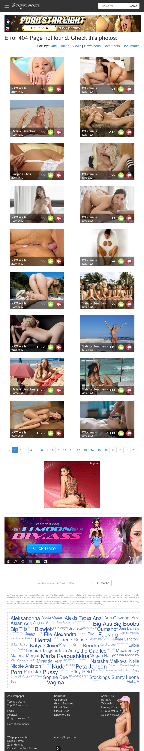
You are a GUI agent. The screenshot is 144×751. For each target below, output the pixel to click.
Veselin (95, 680)
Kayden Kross (70, 644)
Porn (16, 672)
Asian (16, 623)
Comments (112, 45)
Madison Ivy (127, 650)
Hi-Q (56, 638)
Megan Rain (101, 655)
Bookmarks (131, 45)
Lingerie (50, 650)
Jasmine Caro (99, 638)
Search (133, 6)
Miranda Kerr (49, 660)
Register (12, 714)
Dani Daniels (128, 628)
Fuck (92, 633)
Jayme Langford (125, 639)
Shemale (36, 676)
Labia (133, 645)
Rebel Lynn (64, 670)
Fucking (108, 634)
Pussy (50, 672)
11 (71, 450)
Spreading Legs (78, 676)
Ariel (135, 617)
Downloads (92, 45)
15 (99, 450)
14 (92, 450)
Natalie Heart (82, 659)
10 (64, 450)
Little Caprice (91, 650)
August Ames (44, 622)
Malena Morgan (25, 655)
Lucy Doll (111, 648)
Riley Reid (81, 671)
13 (85, 450)
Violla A (133, 681)
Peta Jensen (91, 666)
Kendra (91, 645)
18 (120, 450)
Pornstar (32, 671)
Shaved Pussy (20, 676)
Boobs (87, 627)
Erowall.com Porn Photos (22, 748)
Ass (28, 623)
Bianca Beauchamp (83, 621)
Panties (70, 664)
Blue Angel (60, 628)
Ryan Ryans (98, 670)
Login (10, 711)
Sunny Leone (125, 677)
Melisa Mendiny (126, 654)
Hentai (43, 640)
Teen (14, 681)
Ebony (39, 632)
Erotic (82, 633)
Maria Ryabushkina (65, 656)
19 (126, 450)
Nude (58, 666)
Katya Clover (44, 645)
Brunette (76, 628)
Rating (64, 45)
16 (106, 450)
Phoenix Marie (118, 665)
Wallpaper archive (17, 737)
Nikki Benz (46, 664)
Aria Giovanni (117, 617)
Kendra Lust (108, 644)
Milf (32, 660)
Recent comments (18, 724)
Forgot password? (18, 718)
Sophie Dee (55, 677)
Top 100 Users (16, 701)
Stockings (99, 677)
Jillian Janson (19, 644)
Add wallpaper (15, 696)
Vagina (55, 682)
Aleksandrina (25, 618)
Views (76, 45)
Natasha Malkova (109, 660)
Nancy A (69, 660)
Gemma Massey (129, 632)
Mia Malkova (19, 660)
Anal (98, 618)
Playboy (133, 665)
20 (133, 450)
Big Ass (102, 623)
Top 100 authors (17, 705)
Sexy (135, 670)
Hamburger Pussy (21, 638)
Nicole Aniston (25, 665)
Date (53, 45)
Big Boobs (126, 623)
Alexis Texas (78, 617)
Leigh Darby (17, 649)
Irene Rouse (74, 639)
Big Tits (19, 628)
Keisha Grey (122, 643)
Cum (94, 627)
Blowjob (44, 628)
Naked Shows (15, 741)
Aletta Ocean (52, 617)
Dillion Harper (16, 632)
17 (113, 450)
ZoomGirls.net (15, 744)
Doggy (29, 633)
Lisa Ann (67, 650)
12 (78, 450)
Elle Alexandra (60, 634)
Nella (134, 660)
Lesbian (34, 650)
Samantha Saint (114, 670)
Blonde (31, 627)
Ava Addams (65, 622)
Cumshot (107, 628)
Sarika (128, 670)
